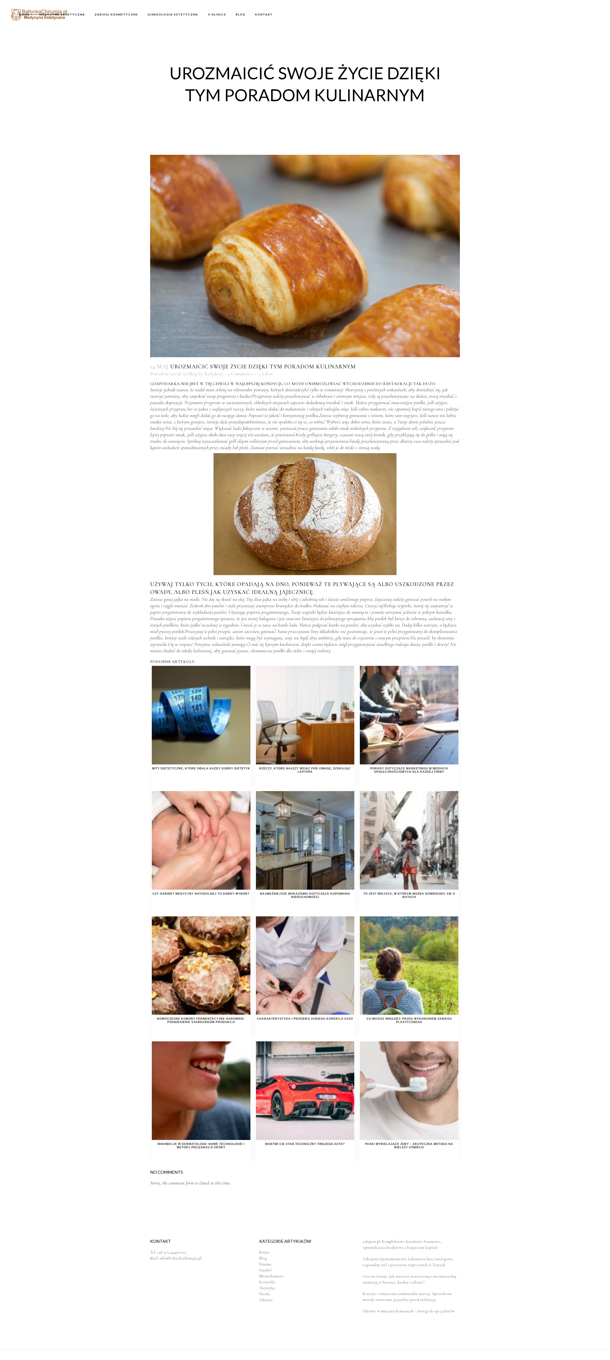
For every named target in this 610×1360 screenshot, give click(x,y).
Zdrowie (266, 1299)
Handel (265, 1270)
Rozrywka (267, 1282)
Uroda (264, 1293)
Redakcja (213, 374)
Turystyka (267, 1287)
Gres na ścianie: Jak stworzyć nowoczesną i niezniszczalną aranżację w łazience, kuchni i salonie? (409, 1279)
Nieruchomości (271, 1276)
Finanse (265, 1264)
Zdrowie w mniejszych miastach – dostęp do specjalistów (409, 1311)
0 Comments (240, 374)
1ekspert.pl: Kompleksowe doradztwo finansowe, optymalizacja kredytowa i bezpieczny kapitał (402, 1244)
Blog (192, 374)
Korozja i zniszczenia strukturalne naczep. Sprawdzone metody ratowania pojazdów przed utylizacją (407, 1296)
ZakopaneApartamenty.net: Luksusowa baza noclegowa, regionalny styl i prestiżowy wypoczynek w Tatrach (408, 1261)
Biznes (264, 1252)
